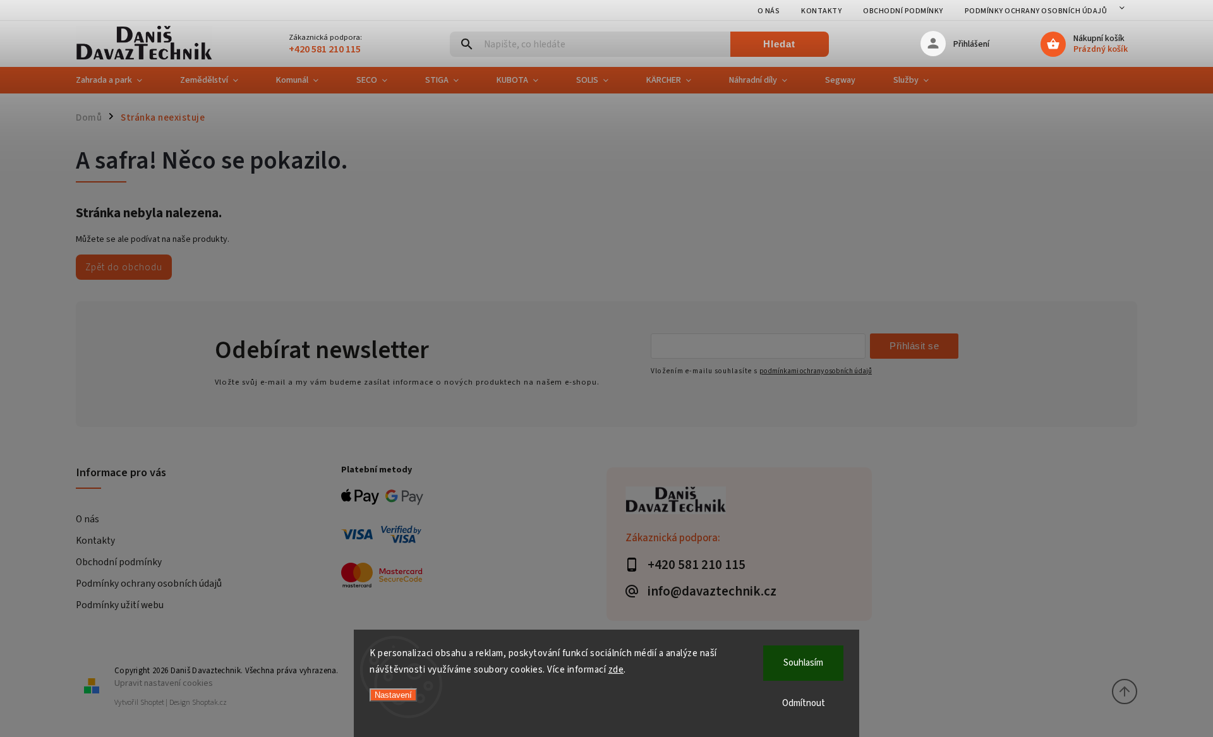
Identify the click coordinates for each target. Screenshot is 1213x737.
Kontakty (821, 11)
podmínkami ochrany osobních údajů (815, 371)
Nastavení (393, 695)
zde (616, 669)
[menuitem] (118, 80)
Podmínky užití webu (120, 605)
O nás (768, 11)
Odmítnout (803, 703)
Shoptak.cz (209, 702)
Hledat (779, 44)
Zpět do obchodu (123, 267)
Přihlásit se (914, 345)
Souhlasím (803, 662)
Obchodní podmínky (903, 11)
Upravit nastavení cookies (163, 683)
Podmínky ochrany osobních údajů (1036, 11)
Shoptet (152, 702)
